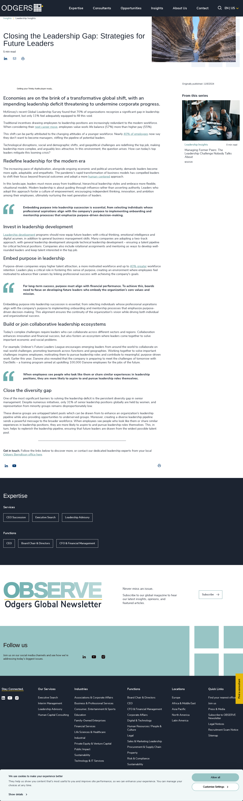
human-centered (99, 176)
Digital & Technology (139, 720)
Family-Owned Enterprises (90, 720)
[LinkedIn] (5, 59)
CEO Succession (16, 517)
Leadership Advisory (77, 517)
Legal (130, 735)
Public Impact (82, 749)
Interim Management (50, 703)
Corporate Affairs (137, 715)
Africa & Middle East (184, 703)
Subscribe (208, 594)
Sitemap (213, 735)
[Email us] (14, 466)
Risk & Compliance (138, 758)
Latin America (180, 720)
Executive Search (45, 517)
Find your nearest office (222, 697)
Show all (102, 517)
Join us (212, 703)
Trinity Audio (34, 89)
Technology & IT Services (89, 761)
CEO (9, 543)
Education (80, 715)
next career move (46, 127)
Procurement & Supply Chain (144, 747)
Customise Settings (213, 786)
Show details (16, 794)
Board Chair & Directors (35, 543)
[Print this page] (22, 59)
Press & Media (216, 709)
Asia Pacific (179, 709)
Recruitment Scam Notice (223, 729)
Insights (7, 18)
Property (132, 752)
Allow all (215, 777)
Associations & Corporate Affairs (93, 697)
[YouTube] (94, 656)
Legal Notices (216, 724)
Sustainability (82, 755)
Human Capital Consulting (53, 715)
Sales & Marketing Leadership (144, 741)
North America (180, 715)
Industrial (79, 738)
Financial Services (84, 726)
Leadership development (19, 234)
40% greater (138, 266)
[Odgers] (22, 8)
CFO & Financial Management (77, 543)
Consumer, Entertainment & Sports (95, 709)
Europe (176, 697)
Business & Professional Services (93, 703)
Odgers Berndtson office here (22, 454)
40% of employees (135, 134)
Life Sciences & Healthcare (89, 732)
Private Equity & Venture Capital (92, 743)
